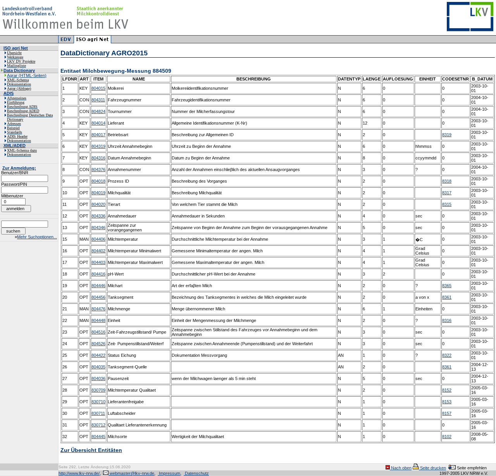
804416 (98, 274)
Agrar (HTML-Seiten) (26, 75)
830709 (98, 390)
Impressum (169, 473)
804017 (98, 134)
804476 (98, 308)
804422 (98, 355)
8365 (446, 285)
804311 (98, 100)
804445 (98, 436)
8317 (446, 192)
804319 (98, 146)
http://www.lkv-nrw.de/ (79, 473)
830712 (98, 425)
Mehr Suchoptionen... (37, 237)
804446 (98, 285)
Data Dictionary (19, 70)
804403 (98, 262)
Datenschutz (196, 473)
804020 (98, 204)
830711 (98, 413)
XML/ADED (14, 145)
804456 (98, 297)
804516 (98, 332)
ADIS (8, 93)
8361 (446, 297)
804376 (98, 169)
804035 (98, 367)
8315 (446, 204)
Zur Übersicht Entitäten (91, 450)
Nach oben (401, 468)
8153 (446, 401)
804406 (98, 239)
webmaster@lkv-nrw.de (131, 473)
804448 (98, 320)
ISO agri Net (15, 48)
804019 (98, 192)
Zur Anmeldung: (19, 168)
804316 (98, 158)
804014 (98, 123)
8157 (446, 413)
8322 (446, 355)
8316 (446, 320)
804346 (98, 227)
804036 (98, 378)
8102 (446, 436)
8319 (446, 134)
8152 (446, 390)
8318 (446, 181)
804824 (98, 111)
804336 (98, 216)
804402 (98, 250)
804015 (98, 88)
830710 (98, 401)
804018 (98, 181)
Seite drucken (432, 468)
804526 (98, 343)
